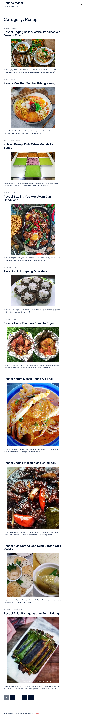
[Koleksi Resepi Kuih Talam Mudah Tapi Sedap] (33, 165)
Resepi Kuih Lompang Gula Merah (26, 271)
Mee (13, 79)
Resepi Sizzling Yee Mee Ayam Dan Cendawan (27, 198)
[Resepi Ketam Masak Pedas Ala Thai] (33, 414)
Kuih (13, 140)
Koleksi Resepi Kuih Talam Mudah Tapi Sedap (29, 146)
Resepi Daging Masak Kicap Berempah (30, 463)
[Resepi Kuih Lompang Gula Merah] (33, 291)
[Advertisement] (79, 49)
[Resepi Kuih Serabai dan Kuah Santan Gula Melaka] (33, 575)
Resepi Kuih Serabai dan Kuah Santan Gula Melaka (32, 547)
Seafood (26, 375)
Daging (14, 28)
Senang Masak (14, 3)
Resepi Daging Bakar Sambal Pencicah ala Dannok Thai (32, 33)
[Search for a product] (82, 4)
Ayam (14, 319)
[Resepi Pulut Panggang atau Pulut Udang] (33, 650)
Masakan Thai (17, 375)
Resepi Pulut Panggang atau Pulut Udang (31, 613)
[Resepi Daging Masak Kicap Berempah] (33, 498)
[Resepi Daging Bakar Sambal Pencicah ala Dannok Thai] (33, 53)
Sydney (36, 713)
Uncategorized (21, 609)
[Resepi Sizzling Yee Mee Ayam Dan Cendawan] (33, 229)
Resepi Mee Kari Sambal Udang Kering (29, 83)
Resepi (18, 79)
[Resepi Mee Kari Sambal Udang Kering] (33, 107)
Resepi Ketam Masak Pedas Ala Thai (28, 378)
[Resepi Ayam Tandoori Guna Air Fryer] (33, 344)
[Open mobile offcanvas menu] (85, 4)
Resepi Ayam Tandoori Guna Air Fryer (29, 323)
